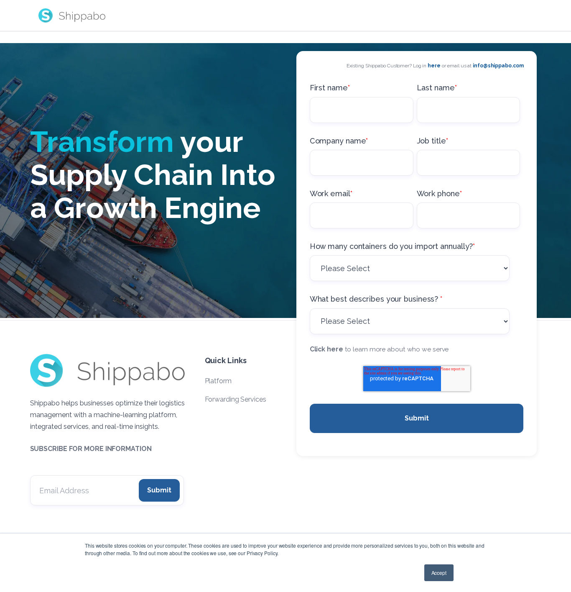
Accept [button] (438, 572)
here (434, 66)
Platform (218, 381)
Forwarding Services (235, 399)
